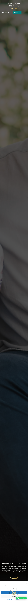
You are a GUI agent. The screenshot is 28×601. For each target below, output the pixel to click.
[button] (26, 583)
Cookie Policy (10, 599)
